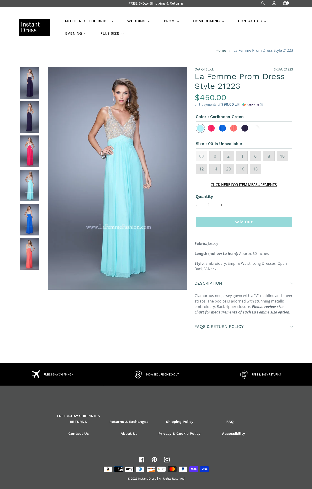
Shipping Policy (179, 421)
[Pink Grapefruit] (233, 128)
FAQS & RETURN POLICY (219, 326)
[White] (256, 128)
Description (208, 283)
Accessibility (233, 433)
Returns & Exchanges (128, 421)
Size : (219, 143)
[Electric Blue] (222, 128)
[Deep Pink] (211, 128)
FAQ (230, 421)
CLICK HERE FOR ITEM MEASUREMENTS (244, 184)
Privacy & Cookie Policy (180, 433)
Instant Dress (147, 478)
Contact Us (78, 433)
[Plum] (245, 128)
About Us (129, 433)
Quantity (204, 196)
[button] (244, 104)
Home (221, 50)
